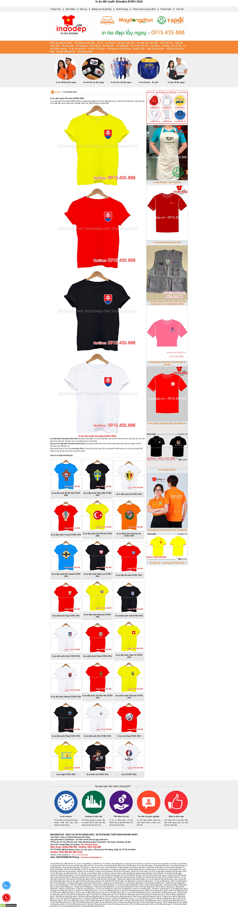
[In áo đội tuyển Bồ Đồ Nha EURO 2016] (66, 474)
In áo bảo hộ (137, 864)
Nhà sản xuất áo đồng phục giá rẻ (91, 896)
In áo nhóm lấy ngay (144, 866)
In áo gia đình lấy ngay (71, 867)
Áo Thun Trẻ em (140, 45)
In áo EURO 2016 (70, 92)
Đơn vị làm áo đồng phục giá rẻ (153, 894)
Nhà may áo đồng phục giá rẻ (64, 893)
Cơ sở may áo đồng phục (134, 883)
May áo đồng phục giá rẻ (115, 900)
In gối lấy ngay (123, 867)
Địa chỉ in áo (89, 866)
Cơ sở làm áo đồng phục (124, 887)
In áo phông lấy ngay (161, 866)
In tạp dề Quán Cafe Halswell (167, 182)
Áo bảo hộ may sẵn (147, 42)
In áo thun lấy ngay (177, 866)
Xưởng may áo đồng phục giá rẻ (164, 893)
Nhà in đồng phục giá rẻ (172, 902)
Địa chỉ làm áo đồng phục (144, 887)
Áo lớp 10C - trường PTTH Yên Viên (167, 563)
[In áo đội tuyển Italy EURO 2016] (66, 637)
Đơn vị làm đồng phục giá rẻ (161, 904)
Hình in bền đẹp (176, 816)
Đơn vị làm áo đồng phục (165, 887)
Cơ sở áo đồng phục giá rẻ (145, 898)
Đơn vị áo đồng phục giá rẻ (74, 900)
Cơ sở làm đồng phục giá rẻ (70, 906)
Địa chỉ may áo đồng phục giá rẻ (114, 893)
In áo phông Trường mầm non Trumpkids (167, 530)
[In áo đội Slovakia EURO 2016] (129, 556)
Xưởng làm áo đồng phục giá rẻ (104, 894)
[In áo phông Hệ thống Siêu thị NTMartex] (167, 393)
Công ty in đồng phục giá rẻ (97, 904)
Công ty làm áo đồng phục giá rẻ (78, 894)
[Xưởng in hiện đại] (93, 813)
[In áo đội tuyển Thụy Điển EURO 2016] (97, 474)
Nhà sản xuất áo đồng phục (81, 885)
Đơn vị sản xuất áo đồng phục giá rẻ (118, 896)
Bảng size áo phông (101, 9)
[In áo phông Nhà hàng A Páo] (167, 212)
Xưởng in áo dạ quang (85, 871)
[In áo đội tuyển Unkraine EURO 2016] (129, 677)
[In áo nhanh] (66, 813)
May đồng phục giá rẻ (153, 900)
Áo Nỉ (100, 42)
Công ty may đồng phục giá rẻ (174, 900)
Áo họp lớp (68, 45)
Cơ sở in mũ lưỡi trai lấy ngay (85, 875)
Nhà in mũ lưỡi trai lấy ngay (131, 875)
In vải (102, 867)
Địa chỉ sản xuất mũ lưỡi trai (169, 877)
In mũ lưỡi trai (158, 873)
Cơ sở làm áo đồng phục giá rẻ (128, 894)
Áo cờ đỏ (176, 45)
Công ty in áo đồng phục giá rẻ (86, 891)
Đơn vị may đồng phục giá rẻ (106, 902)
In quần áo (85, 867)
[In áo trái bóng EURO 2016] (129, 717)
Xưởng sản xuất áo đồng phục (175, 885)
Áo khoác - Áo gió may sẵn (120, 42)
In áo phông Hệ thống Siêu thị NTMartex (167, 423)
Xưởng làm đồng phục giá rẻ (92, 906)
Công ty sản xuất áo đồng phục (104, 885)
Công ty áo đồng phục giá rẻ (123, 898)
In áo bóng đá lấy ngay (112, 866)
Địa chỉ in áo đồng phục (123, 889)
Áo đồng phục (130, 881)
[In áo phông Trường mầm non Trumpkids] (167, 500)
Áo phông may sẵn (84, 42)
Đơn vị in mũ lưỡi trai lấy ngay (109, 875)
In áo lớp (173, 864)
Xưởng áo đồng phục (75, 883)
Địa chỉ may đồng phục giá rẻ (84, 902)
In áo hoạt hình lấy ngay (173, 867)
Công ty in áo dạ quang (103, 871)
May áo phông (128, 873)
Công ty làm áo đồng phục (104, 887)
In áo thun (107, 864)
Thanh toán (165, 9)
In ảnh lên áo (97, 864)
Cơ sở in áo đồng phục (104, 889)
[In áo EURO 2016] (129, 756)
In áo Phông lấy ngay (66, 82)
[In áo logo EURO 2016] (66, 756)
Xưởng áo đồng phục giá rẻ (166, 898)
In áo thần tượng (102, 869)
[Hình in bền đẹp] (176, 813)
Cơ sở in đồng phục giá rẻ (75, 904)
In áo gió (128, 864)
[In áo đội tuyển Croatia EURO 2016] (66, 516)
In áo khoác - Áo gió (148, 82)
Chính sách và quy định (144, 9)
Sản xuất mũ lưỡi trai (63, 877)
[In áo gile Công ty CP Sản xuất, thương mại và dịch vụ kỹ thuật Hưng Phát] (167, 272)
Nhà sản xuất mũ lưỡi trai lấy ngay (103, 879)
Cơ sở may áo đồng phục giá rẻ (139, 893)
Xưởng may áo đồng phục (175, 883)
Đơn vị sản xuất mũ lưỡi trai (102, 877)
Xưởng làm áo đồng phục (83, 887)
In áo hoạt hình (111, 867)
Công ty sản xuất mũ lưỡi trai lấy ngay (110, 881)
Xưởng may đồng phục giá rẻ (130, 902)
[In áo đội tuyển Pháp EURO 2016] (66, 717)
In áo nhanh (66, 816)
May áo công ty (103, 873)
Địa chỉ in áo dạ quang (67, 871)
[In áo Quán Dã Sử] (167, 446)
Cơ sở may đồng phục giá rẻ (60, 902)
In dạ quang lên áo (174, 869)
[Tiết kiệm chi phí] (121, 813)
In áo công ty (92, 873)
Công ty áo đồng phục (145, 881)
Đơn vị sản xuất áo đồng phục (151, 885)
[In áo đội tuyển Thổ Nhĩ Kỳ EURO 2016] (97, 515)
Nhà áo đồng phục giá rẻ (95, 900)
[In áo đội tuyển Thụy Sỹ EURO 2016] (129, 636)
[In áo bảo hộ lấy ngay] (121, 79)
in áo (74, 855)
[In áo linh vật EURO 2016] (97, 756)
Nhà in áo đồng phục (67, 889)
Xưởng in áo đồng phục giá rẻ (62, 891)
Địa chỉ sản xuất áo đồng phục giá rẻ (147, 896)
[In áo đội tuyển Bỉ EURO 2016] (129, 475)
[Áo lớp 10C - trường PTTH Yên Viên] (167, 546)
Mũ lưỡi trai (166, 42)
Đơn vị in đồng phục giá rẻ (140, 904)
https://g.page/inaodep (89, 845)
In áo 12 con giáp (88, 869)
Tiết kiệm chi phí (121, 816)
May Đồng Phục (155, 48)
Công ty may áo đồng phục (113, 883)
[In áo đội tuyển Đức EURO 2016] (97, 717)
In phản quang (150, 869)
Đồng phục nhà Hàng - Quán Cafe (126, 48)
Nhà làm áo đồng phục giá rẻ (66, 896)
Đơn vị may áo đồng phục (59, 885)
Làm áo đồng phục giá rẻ (134, 900)
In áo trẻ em (94, 867)
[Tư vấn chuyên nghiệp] (148, 813)
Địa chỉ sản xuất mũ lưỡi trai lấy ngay (80, 881)
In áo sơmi (99, 866)
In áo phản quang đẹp (118, 869)
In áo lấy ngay (82, 855)
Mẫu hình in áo (70, 864)
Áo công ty (82, 873)
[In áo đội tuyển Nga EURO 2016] (66, 597)
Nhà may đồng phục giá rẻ (152, 902)
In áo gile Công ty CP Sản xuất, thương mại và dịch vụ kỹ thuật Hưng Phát (167, 302)
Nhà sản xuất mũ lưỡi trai (81, 877)
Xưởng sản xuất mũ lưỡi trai (124, 877)
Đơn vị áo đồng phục (179, 881)
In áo (57, 92)
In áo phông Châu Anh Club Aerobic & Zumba (167, 363)
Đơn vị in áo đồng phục (142, 889)
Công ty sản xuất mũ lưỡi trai (147, 877)
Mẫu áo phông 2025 (61, 42)
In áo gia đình (164, 864)
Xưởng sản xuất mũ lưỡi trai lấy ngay (131, 879)
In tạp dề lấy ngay (176, 82)
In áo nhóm (182, 864)
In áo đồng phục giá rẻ (179, 889)
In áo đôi (147, 864)
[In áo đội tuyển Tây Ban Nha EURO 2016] (97, 677)
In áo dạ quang (77, 48)
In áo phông (86, 864)
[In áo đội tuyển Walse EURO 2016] (97, 637)
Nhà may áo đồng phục (93, 883)
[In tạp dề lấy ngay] (176, 79)
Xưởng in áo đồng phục (161, 889)
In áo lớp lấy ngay (129, 866)
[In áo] (119, 40)
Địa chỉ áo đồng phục (58, 883)
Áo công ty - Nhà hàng (88, 45)
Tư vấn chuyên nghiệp (148, 816)
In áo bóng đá (55, 866)
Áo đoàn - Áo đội (160, 45)
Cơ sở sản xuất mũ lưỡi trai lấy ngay (159, 879)
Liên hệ (179, 9)
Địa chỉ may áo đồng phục (154, 883)
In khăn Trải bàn (96, 48)
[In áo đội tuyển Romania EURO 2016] (97, 596)
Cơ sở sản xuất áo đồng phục (128, 885)
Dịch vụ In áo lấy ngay (72, 869)
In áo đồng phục (118, 864)
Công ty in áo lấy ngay (139, 871)
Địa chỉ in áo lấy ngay (122, 871)
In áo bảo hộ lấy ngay (121, 82)
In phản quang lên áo (136, 869)
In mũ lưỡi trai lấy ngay (173, 873)
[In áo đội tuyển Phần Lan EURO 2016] (97, 555)
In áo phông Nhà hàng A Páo (167, 242)
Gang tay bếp (85, 51)
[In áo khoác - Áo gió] (148, 79)
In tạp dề (154, 864)
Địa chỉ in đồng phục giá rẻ (119, 904)
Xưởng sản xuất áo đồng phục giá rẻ (97, 898)
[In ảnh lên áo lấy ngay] (93, 79)
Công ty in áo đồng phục (85, 889)
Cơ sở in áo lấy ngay (156, 871)
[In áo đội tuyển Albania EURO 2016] (66, 678)
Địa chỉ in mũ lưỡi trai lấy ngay (154, 875)
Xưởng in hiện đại (93, 816)
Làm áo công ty (116, 873)
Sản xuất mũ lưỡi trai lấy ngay (78, 879)
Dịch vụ (83, 9)
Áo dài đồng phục (66, 51)
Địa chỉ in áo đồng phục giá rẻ (133, 891)
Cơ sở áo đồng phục (162, 881)
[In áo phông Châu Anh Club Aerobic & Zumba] (167, 333)
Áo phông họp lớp (70, 873)
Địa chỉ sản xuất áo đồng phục (61, 887)
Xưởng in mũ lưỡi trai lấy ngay (61, 875)
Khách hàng (122, 9)
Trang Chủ (55, 9)
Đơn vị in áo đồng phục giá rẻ (157, 891)
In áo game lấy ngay (137, 867)
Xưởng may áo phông (143, 873)
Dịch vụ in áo (66, 866)
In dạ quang (161, 869)
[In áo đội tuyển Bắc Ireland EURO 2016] (66, 555)
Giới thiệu (70, 9)
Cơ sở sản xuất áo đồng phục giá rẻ (69, 898)
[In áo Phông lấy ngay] (66, 79)
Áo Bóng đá (122, 45)
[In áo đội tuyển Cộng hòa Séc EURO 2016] (129, 515)
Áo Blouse (108, 45)
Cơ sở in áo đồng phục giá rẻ (110, 891)
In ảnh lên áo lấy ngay (93, 82)
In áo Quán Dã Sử (167, 470)
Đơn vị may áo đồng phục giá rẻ (88, 893)
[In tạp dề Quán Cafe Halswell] (167, 152)
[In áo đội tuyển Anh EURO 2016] (129, 597)
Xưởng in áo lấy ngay (174, 871)
